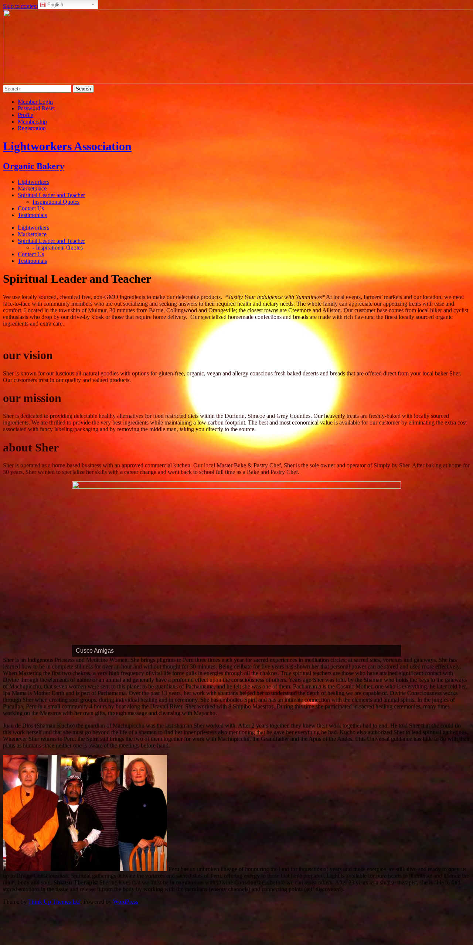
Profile (25, 115)
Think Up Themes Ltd (54, 901)
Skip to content (20, 6)
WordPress (125, 901)
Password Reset (36, 108)
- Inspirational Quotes (58, 247)
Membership (32, 121)
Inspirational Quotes (56, 202)
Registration (32, 128)
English (54, 4)
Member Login (35, 102)
